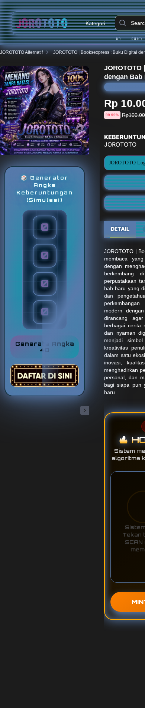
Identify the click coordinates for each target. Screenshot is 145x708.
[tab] (120, 229)
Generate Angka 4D (44, 347)
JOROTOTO (121, 39)
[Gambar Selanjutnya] (84, 410)
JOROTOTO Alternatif (21, 52)
